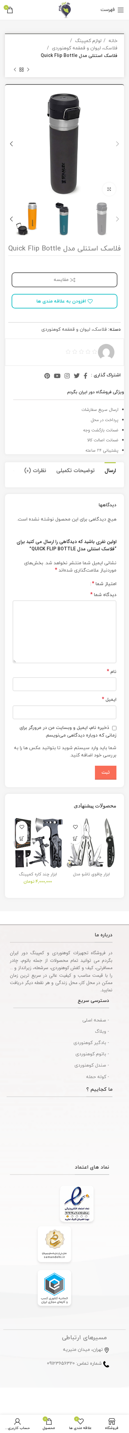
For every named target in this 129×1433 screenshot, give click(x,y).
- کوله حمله (97, 1077)
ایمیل (109, 699)
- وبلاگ (102, 1031)
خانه (112, 41)
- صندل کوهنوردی (91, 1065)
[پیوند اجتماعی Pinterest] (47, 376)
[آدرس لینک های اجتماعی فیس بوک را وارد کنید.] (85, 376)
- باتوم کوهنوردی (92, 1054)
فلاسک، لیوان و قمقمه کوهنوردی (84, 48)
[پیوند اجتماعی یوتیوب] (57, 376)
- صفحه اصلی (95, 1020)
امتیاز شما (104, 583)
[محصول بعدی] (15, 69)
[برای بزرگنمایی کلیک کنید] (109, 189)
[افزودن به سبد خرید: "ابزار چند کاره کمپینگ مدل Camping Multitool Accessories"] (21, 838)
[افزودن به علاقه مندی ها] (75, 827)
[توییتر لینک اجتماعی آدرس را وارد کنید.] (77, 376)
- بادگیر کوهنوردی (91, 1043)
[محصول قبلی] (28, 69)
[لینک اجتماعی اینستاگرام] (67, 376)
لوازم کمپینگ (88, 41)
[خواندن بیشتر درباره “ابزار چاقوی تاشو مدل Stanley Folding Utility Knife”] (75, 838)
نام (111, 671)
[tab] (110, 469)
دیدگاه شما (103, 594)
